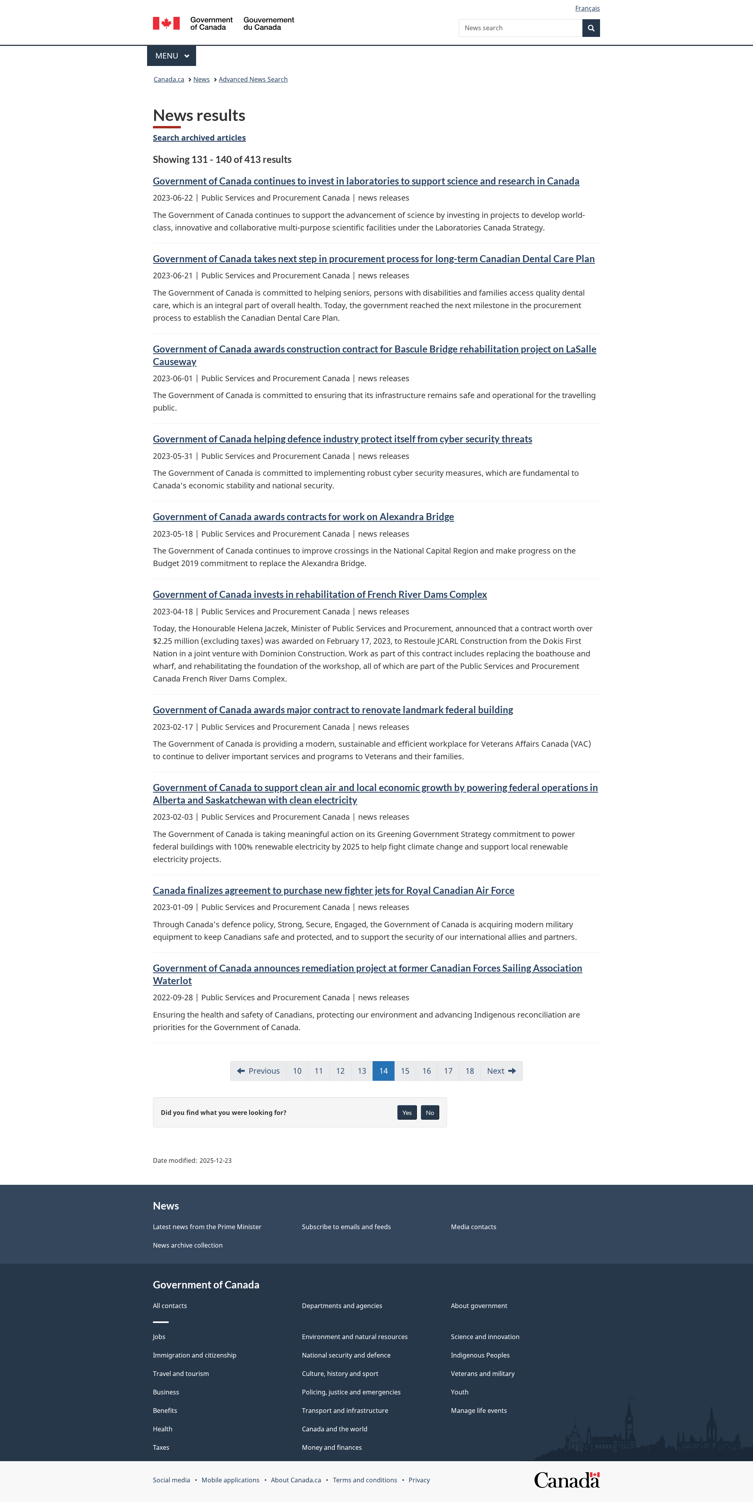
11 (319, 1070)
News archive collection (188, 1245)
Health (163, 1429)
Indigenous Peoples (480, 1355)
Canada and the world (334, 1429)
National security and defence (346, 1355)
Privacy (419, 1480)
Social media (171, 1480)
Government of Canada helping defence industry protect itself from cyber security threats (342, 438)
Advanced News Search (253, 79)
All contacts (170, 1305)
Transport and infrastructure (345, 1410)
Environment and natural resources (355, 1336)
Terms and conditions (365, 1480)
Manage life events (479, 1410)
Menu (167, 55)
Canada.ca (169, 79)
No (430, 1112)
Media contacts (474, 1226)
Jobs (159, 1336)
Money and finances (332, 1447)
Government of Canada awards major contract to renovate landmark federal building (333, 709)
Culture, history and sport (340, 1373)
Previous (264, 1070)
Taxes (161, 1447)
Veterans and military (483, 1373)
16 (426, 1070)
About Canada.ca (296, 1480)
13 (362, 1070)
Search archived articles (199, 137)
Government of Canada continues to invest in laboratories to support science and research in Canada (366, 180)
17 (448, 1070)
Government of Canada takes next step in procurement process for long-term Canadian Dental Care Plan (374, 258)
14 (383, 1070)
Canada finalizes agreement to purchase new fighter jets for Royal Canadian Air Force (334, 890)
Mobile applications (231, 1480)
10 (297, 1070)
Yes (407, 1112)
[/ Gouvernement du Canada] (223, 24)
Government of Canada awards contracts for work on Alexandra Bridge (303, 516)
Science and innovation (485, 1336)
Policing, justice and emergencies (351, 1392)
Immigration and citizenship (194, 1355)
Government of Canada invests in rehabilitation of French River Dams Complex (320, 594)
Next (495, 1070)
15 (405, 1070)
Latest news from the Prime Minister (207, 1226)
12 (340, 1070)
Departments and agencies (342, 1305)
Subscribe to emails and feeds (346, 1226)
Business (166, 1392)
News (201, 79)
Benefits (165, 1410)
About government (479, 1305)
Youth (460, 1392)
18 (470, 1070)
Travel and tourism (181, 1373)
